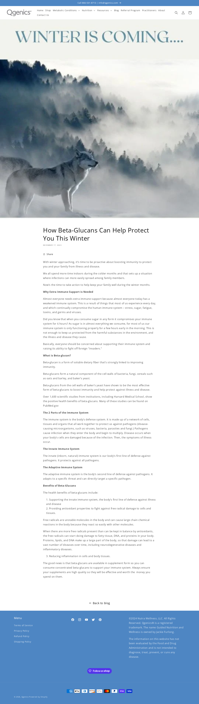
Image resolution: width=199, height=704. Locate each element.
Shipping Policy (22, 641)
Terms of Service (23, 625)
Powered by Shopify (38, 697)
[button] (66, 10)
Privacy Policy (21, 630)
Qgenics (25, 697)
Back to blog (101, 603)
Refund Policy (21, 636)
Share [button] (50, 254)
